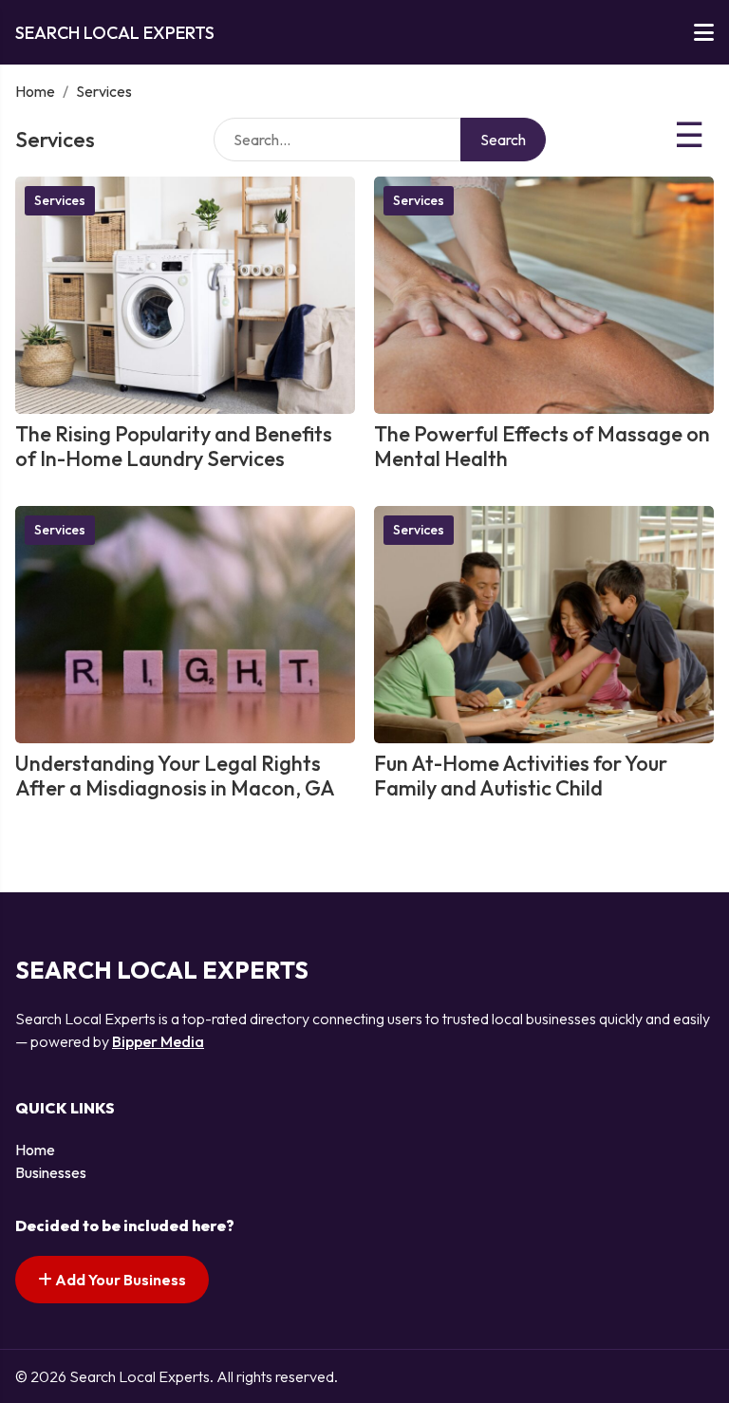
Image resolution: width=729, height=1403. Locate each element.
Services (59, 200)
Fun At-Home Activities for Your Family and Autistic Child (520, 775)
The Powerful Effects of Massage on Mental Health (542, 446)
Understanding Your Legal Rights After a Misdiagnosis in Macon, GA (175, 775)
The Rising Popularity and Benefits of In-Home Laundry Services (173, 446)
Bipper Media (158, 1041)
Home (35, 91)
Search (503, 139)
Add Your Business (119, 1279)
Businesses (50, 1172)
